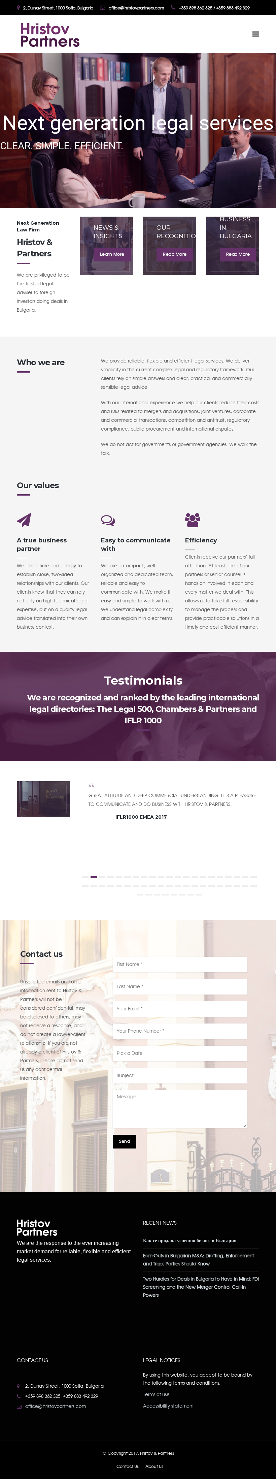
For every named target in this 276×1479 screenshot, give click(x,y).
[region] (138, 130)
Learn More (112, 254)
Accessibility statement (168, 1406)
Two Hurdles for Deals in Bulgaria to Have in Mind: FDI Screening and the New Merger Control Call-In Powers (201, 1287)
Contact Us (127, 1466)
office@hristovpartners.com (55, 1406)
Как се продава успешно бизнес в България (190, 1240)
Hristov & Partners (157, 1453)
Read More (175, 254)
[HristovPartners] (49, 34)
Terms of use (156, 1394)
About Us (154, 1466)
